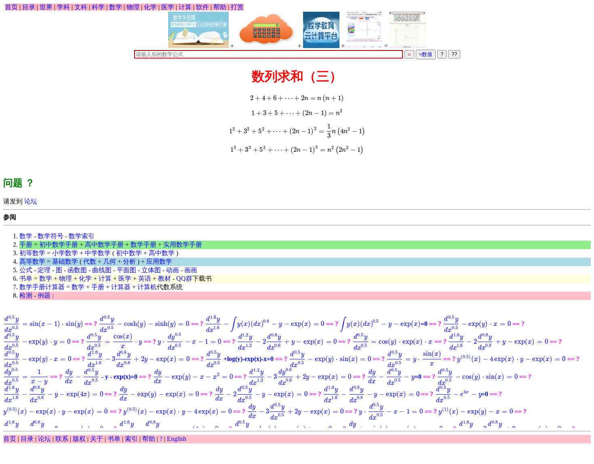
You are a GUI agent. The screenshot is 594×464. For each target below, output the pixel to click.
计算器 (121, 286)
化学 (150, 7)
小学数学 (65, 253)
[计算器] (266, 30)
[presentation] (297, 97)
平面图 (126, 270)
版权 (79, 438)
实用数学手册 (182, 244)
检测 (25, 295)
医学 (167, 7)
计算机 (147, 286)
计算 (185, 7)
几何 (109, 261)
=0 (384, 323)
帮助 (219, 7)
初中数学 (129, 253)
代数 (89, 261)
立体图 (151, 270)
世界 (46, 7)
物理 (132, 7)
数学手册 (143, 244)
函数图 (77, 270)
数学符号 (50, 236)
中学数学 (98, 253)
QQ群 (184, 278)
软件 (202, 7)
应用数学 (159, 261)
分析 (129, 261)
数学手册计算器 (42, 286)
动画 (172, 270)
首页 (11, 7)
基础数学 (65, 261)
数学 (115, 7)
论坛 (30, 201)
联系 (61, 438)
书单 (25, 278)
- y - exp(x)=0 (100, 376)
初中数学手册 (58, 244)
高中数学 (162, 253)
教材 (164, 278)
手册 (25, 244)
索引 (131, 438)
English (176, 438)
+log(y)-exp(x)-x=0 (240, 358)
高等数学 (32, 261)
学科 (63, 7)
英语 (144, 278)
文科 (80, 7)
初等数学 (32, 253)
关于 (96, 438)
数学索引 (82, 236)
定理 (44, 270)
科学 (98, 7)
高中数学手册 (104, 244)
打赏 (237, 7)
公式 (25, 270)
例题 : (46, 295)
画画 (190, 270)
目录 (28, 7)
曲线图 (102, 270)
